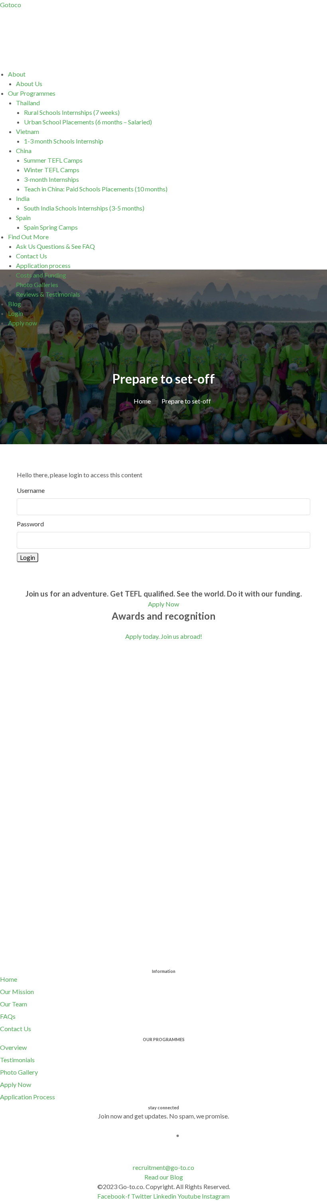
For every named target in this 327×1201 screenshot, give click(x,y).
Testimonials (17, 1059)
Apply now (22, 323)
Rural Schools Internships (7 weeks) (72, 112)
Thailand (28, 102)
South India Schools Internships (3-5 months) (84, 208)
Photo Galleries (37, 284)
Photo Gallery (19, 1072)
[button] (167, 74)
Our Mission (17, 991)
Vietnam (27, 131)
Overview (13, 1047)
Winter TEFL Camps (51, 169)
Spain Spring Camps (51, 227)
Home (8, 979)
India (23, 198)
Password (30, 524)
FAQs (8, 1016)
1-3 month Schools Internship (63, 141)
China (24, 150)
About (17, 74)
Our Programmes (31, 93)
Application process (43, 265)
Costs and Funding (41, 275)
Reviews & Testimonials (48, 294)
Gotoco (10, 4)
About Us (29, 83)
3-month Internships (51, 179)
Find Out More (28, 236)
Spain (23, 217)
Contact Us (31, 256)
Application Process (27, 1097)
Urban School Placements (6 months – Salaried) (88, 122)
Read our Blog (163, 1177)
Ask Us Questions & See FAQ (55, 246)
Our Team (13, 1004)
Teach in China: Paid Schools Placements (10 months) (95, 189)
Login (15, 313)
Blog (14, 303)
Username (31, 490)
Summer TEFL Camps (53, 160)
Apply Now (15, 1084)
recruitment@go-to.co (163, 1167)
